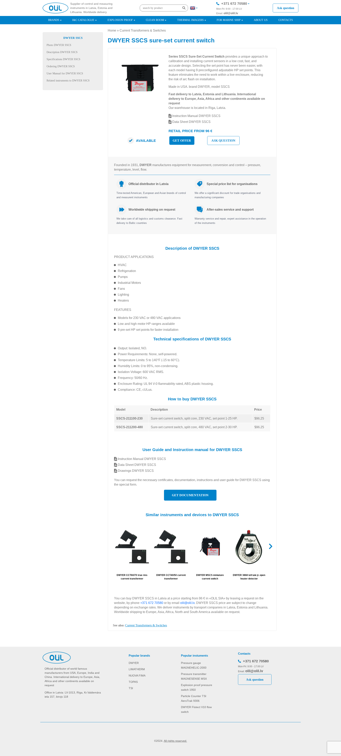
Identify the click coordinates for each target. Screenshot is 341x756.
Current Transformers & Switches (143, 30)
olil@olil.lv (231, 13)
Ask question (285, 8)
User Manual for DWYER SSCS (65, 73)
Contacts (285, 20)
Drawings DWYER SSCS (135, 470)
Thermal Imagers (190, 20)
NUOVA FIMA (137, 675)
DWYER (134, 662)
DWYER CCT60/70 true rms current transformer (132, 577)
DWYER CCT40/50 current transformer (171, 577)
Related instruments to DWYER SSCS (68, 80)
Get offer (182, 140)
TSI (131, 688)
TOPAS (133, 681)
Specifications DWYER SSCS (63, 59)
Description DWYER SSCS (62, 52)
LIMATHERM (137, 669)
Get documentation (190, 495)
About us (261, 20)
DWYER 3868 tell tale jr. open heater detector (249, 577)
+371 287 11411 (234, 15)
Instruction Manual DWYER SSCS (195, 116)
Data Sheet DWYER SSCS (191, 121)
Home (112, 30)
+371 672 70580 (234, 4)
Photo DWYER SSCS (59, 45)
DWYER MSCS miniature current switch (210, 577)
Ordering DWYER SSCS (61, 66)
